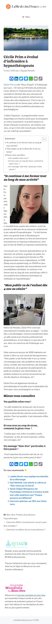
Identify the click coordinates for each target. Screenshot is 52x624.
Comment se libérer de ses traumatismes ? (25, 529)
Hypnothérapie (10, 518)
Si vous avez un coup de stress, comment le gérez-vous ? (26, 162)
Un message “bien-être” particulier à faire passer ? (25, 168)
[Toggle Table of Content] (43, 139)
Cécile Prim (9, 84)
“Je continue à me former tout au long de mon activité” (24, 144)
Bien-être (10, 514)
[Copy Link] (40, 79)
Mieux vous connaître (15, 155)
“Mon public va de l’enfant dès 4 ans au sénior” (23, 150)
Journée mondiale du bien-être (31, 595)
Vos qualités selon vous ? (19, 158)
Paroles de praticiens (25, 514)
